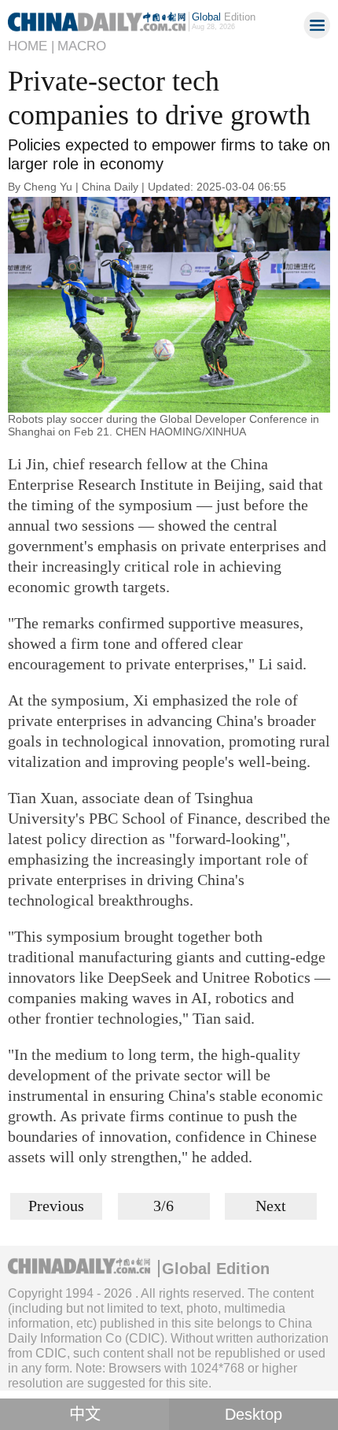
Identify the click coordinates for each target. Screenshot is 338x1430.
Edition (223, 17)
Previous (56, 1205)
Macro (81, 46)
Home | (31, 46)
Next (270, 1205)
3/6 (163, 1205)
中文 (85, 1414)
